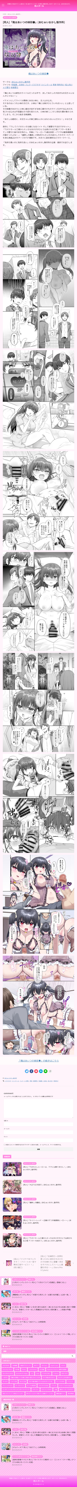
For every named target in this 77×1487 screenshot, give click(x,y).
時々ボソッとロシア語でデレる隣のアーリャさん (39, 1393)
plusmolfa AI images (22, 1373)
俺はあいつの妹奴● (38, 73)
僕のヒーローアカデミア (66, 1389)
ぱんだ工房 (23, 1381)
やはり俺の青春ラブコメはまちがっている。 (41, 1381)
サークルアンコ (19, 1385)
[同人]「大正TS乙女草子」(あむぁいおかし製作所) (42, 1185)
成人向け (50, 1081)
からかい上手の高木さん (65, 1377)
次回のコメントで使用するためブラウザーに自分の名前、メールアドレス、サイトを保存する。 (33, 1145)
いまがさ (5, 1377)
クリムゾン (70, 1381)
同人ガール (39, 6)
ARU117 (36, 1365)
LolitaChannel (33, 1369)
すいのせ (5, 1381)
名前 (6, 1121)
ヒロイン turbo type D (65, 1385)
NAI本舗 (42, 1369)
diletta (63, 1365)
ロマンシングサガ (46, 1389)
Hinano (24, 1369)
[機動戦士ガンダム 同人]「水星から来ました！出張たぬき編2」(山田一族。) (41, 1295)
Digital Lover (54, 1365)
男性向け (56, 1081)
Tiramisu (56, 1373)
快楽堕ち (35, 1081)
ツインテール (15, 1081)
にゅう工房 (14, 1381)
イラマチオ (8, 1081)
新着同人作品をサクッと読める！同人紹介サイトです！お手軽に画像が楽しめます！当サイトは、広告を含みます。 (38, 1478)
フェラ (21, 1081)
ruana (37, 1373)
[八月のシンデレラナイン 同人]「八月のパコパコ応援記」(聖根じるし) (39, 1282)
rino (32, 1373)
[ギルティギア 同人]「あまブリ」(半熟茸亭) (29, 1322)
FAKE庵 (17, 1369)
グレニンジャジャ (7, 1385)
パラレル (53, 1385)
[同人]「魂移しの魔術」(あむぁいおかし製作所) (41, 1202)
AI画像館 (14, 1365)
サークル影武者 (31, 1385)
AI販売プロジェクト (25, 1365)
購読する (7, 1346)
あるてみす (65, 1373)
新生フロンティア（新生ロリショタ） (13, 1393)
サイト (6, 1137)
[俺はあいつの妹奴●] (38, 246)
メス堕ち (26, 1081)
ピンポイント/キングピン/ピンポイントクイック (16, 1389)
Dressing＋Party (7, 1369)
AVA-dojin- (45, 1365)
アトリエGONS (60, 1381)
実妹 (31, 1081)
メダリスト (35, 1389)
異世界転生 (71, 1393)
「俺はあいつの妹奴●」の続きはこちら (38, 1060)
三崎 (55, 1389)
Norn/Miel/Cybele (8, 1373)
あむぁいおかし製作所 (20, 82)
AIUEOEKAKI (6, 1365)
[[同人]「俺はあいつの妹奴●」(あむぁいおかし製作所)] (41, 1071)
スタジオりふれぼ (43, 1385)
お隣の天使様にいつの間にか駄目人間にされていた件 (25, 1377)
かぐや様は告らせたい (49, 1377)
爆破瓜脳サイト (60, 1393)
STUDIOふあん (46, 1373)
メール (6, 1129)
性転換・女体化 (43, 1081)
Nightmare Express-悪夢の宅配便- (57, 1369)
